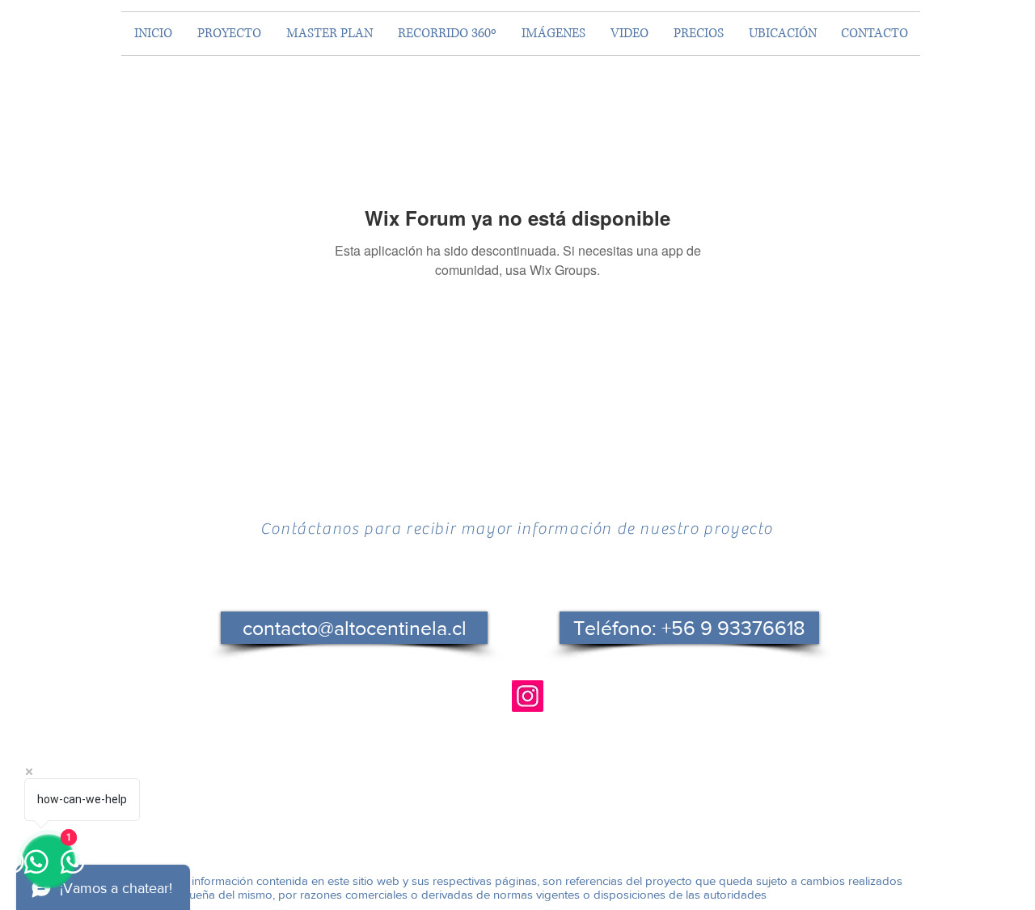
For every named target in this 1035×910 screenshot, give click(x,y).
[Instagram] (527, 696)
